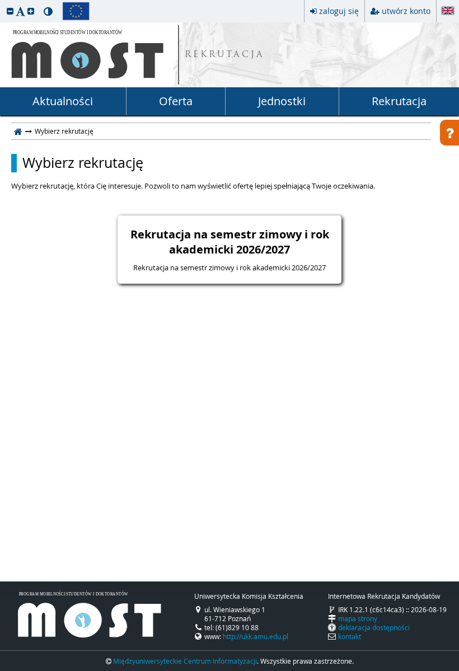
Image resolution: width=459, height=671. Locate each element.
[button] (10, 11)
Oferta (176, 101)
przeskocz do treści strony (3, 3)
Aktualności (62, 101)
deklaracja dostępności (374, 627)
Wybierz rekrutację (82, 163)
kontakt (349, 636)
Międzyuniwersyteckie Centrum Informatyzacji (185, 660)
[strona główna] (18, 130)
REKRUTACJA (225, 55)
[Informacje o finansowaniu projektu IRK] (76, 11)
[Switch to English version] (447, 11)
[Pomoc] (449, 133)
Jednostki (282, 101)
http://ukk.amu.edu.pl (255, 636)
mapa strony (357, 618)
